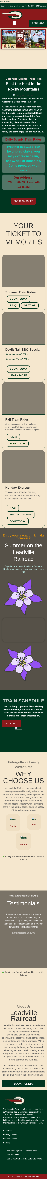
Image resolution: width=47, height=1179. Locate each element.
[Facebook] (5, 1164)
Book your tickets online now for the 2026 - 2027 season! (23, 6)
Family (13, 826)
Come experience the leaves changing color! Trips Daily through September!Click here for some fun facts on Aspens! (22, 427)
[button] (14, 23)
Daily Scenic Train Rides (23, 139)
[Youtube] (17, 1164)
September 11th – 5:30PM (17, 359)
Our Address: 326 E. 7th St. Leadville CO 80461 (23, 182)
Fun (34, 824)
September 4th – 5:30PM (16, 354)
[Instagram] (11, 1164)
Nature (23, 844)
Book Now (5, 1)
